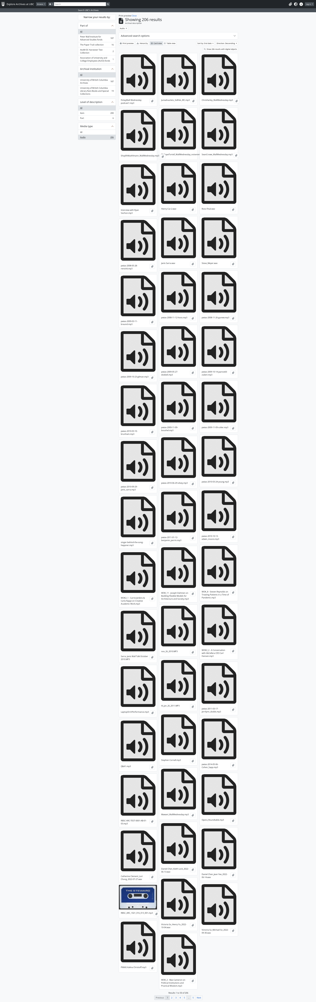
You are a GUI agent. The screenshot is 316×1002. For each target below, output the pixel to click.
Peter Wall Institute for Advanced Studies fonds (97, 38)
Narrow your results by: (97, 17)
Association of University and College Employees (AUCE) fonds (97, 59)
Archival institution (90, 69)
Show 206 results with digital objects (221, 49)
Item (97, 114)
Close (134, 15)
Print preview (128, 43)
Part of (84, 25)
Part (97, 119)
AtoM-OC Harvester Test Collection (97, 51)
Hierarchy (143, 43)
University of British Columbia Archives (97, 81)
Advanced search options (135, 35)
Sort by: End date (204, 43)
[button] (290, 4)
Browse (40, 4)
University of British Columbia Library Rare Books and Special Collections (97, 91)
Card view (157, 43)
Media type (86, 126)
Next (199, 997)
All (81, 31)
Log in (308, 4)
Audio (97, 138)
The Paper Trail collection (97, 45)
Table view (170, 43)
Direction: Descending (226, 43)
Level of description (91, 102)
